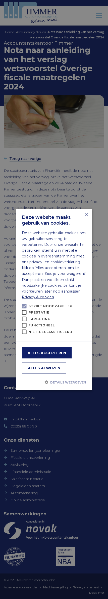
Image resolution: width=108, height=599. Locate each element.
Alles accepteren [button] (47, 353)
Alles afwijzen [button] (44, 368)
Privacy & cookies (38, 297)
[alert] (54, 299)
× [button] (86, 214)
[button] (54, 382)
